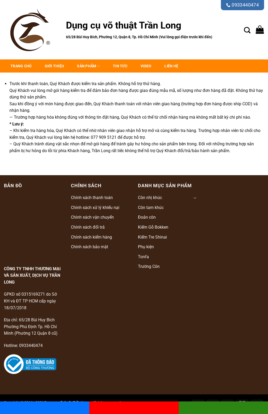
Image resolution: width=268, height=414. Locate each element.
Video (146, 66)
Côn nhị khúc (150, 197)
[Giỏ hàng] (260, 29)
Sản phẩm (86, 66)
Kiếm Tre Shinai (152, 237)
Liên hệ (171, 66)
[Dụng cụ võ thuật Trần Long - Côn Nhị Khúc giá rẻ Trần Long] (31, 30)
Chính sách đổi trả (88, 227)
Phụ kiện (146, 246)
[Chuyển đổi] (195, 198)
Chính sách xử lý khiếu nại (95, 207)
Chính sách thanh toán (92, 197)
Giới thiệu (54, 66)
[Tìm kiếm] (247, 29)
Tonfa (143, 256)
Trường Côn (149, 266)
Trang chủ (21, 66)
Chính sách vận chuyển (92, 217)
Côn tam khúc (151, 207)
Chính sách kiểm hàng (91, 237)
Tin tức (120, 66)
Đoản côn (147, 217)
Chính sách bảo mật (89, 246)
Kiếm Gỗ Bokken (153, 227)
